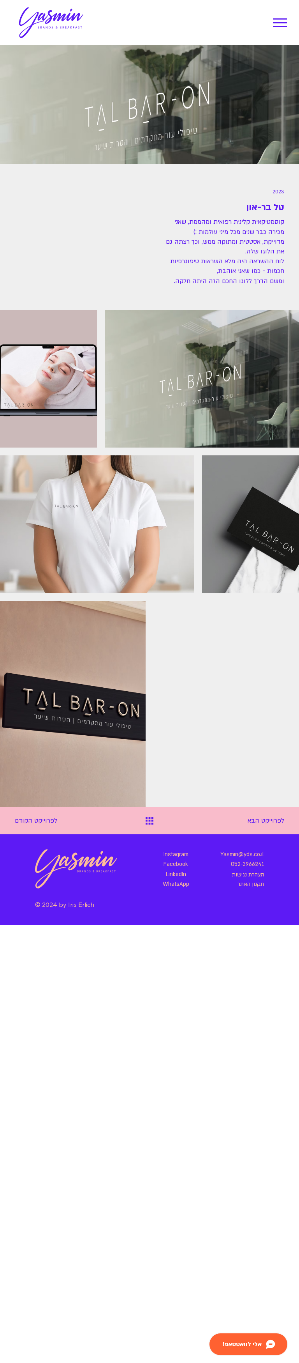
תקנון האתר (250, 884)
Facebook (176, 864)
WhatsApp (176, 884)
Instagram (176, 854)
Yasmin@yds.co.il (242, 854)
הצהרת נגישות (248, 874)
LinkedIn (176, 874)
